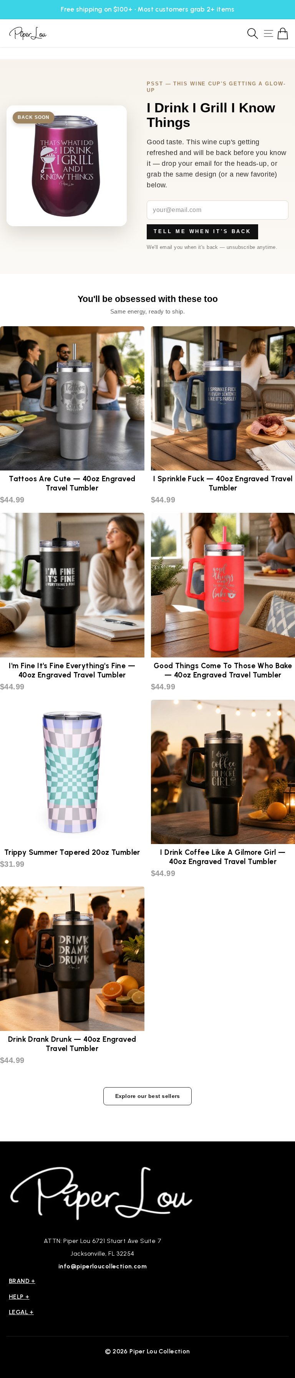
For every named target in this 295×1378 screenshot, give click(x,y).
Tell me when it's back (202, 231)
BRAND (22, 1281)
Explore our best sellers (147, 1096)
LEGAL (21, 1312)
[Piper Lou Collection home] (103, 1192)
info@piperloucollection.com (102, 1266)
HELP (19, 1296)
